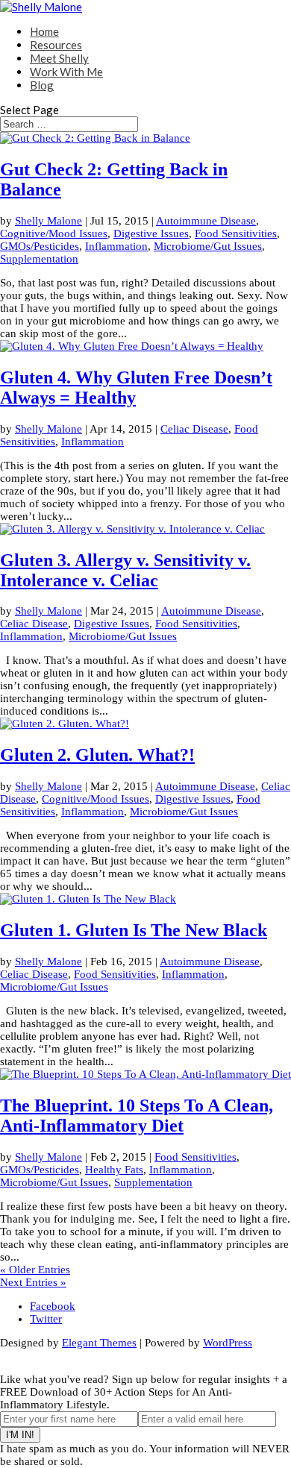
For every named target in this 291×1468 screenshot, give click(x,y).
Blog (42, 85)
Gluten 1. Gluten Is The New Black (133, 930)
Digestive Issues (151, 233)
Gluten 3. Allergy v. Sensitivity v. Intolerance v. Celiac (125, 570)
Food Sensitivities (236, 233)
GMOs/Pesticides (39, 246)
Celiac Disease (194, 429)
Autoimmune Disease (206, 221)
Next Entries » (33, 1282)
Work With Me (66, 71)
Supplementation (39, 259)
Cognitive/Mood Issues (53, 233)
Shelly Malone (48, 221)
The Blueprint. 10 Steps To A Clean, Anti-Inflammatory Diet (136, 1115)
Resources (56, 44)
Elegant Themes (99, 1343)
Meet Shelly (59, 58)
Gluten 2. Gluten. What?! (97, 755)
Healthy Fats (114, 1170)
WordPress (227, 1343)
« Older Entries (35, 1270)
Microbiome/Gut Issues (208, 246)
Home (44, 31)
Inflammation (116, 246)
